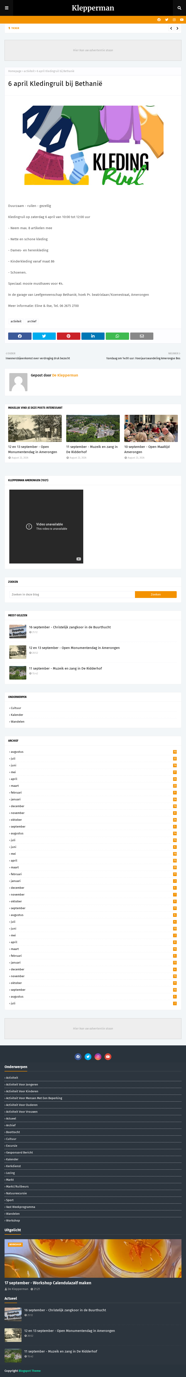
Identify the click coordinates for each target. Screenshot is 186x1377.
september (93, 826)
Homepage (15, 71)
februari (93, 792)
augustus (93, 751)
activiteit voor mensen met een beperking (34, 1098)
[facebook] (159, 20)
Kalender (17, 714)
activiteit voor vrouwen (22, 1111)
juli (93, 758)
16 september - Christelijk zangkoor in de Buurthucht (70, 627)
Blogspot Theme (30, 1370)
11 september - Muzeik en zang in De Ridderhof (92, 449)
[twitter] (166, 20)
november (93, 813)
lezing (10, 1173)
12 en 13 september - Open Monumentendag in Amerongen (76, 28)
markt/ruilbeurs (17, 1186)
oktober (93, 819)
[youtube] (181, 20)
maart (93, 785)
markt (10, 1179)
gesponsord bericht (19, 1152)
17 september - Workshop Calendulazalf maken (48, 1282)
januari (93, 799)
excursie (11, 1145)
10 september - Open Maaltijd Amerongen (147, 449)
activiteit (29, 71)
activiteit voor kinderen (22, 1091)
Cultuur (16, 708)
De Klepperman (64, 375)
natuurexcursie (16, 1193)
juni (93, 765)
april (93, 779)
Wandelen (17, 721)
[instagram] (174, 20)
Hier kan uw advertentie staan (93, 50)
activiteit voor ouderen (22, 1105)
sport (10, 1200)
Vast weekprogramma (20, 1207)
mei (93, 772)
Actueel (11, 1118)
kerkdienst (13, 1166)
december (93, 806)
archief (31, 321)
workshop (13, 1220)
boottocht (13, 1132)
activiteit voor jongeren (22, 1084)
